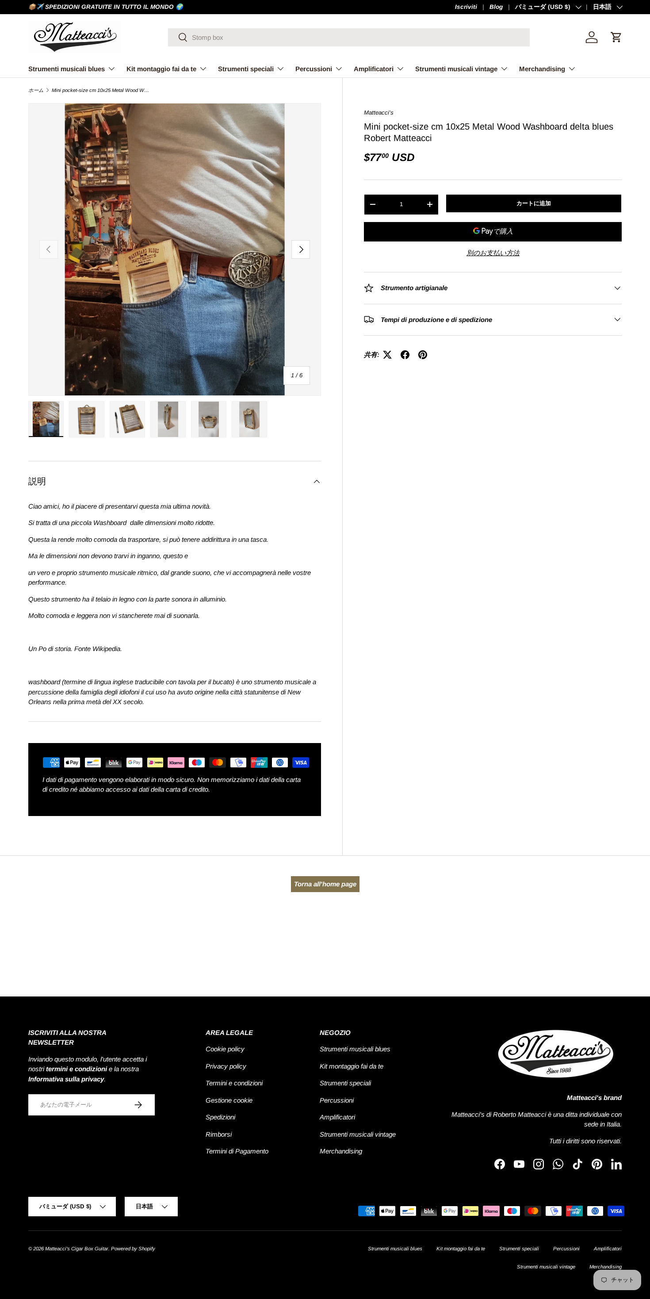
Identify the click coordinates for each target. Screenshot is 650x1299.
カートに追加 (533, 203)
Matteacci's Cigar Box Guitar (76, 1248)
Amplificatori (374, 69)
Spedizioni (220, 1117)
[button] (616, 37)
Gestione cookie (229, 1100)
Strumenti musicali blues (66, 69)
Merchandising (542, 69)
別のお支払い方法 (493, 252)
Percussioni (313, 69)
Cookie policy (225, 1049)
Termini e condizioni (234, 1083)
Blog (496, 7)
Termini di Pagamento (237, 1151)
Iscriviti (466, 7)
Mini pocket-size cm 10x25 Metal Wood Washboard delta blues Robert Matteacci (101, 90)
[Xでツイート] (387, 355)
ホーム (36, 90)
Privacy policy (226, 1066)
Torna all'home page (325, 884)
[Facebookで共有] (405, 355)
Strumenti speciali (246, 69)
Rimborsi (219, 1134)
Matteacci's (379, 112)
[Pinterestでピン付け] (423, 355)
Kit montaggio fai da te (161, 69)
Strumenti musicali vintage (456, 69)
